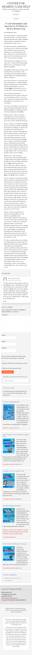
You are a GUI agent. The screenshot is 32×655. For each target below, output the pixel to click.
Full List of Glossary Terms (12, 578)
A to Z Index (8, 580)
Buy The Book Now (10, 537)
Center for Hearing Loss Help (16, 5)
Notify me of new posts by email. (11, 368)
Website (4, 348)
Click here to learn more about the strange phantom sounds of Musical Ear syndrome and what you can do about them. (15, 531)
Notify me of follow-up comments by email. (14, 363)
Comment (5, 315)
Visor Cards (6, 393)
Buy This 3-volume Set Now (11, 428)
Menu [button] (17, 14)
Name (4, 335)
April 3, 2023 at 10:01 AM (14, 280)
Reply (4, 301)
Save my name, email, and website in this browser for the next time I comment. (14, 357)
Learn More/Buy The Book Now (12, 464)
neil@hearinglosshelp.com (11, 598)
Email (4, 341)
